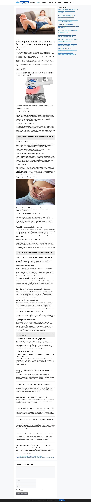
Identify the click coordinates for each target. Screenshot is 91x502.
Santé (38, 2)
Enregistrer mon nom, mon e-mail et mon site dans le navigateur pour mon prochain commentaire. (35, 490)
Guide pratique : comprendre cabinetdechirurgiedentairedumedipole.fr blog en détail (68, 26)
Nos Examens (58, 2)
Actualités (32, 2)
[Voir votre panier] (70, 2)
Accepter (61, 500)
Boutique (66, 2)
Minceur (51, 2)
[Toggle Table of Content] (23, 69)
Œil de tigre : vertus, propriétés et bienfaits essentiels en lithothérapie (29, 456)
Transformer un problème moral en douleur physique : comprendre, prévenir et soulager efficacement (35, 457)
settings (54, 500)
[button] (73, 2)
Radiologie (44, 2)
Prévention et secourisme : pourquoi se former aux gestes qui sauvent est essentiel (68, 11)
